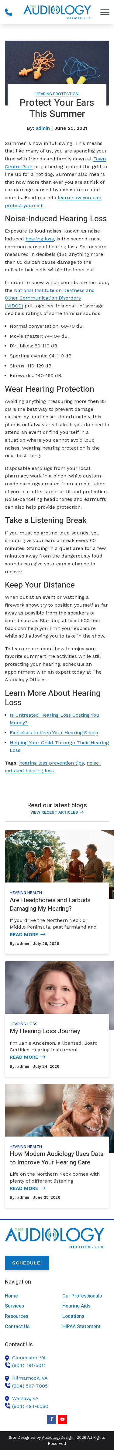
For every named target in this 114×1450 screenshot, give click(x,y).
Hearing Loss (23, 1024)
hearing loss (40, 239)
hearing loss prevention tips (51, 763)
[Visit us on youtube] (62, 1419)
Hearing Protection (57, 94)
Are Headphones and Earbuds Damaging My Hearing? (50, 904)
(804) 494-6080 (30, 1406)
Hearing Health (26, 892)
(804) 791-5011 (29, 1365)
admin (43, 128)
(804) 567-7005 (30, 1386)
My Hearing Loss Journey (45, 1031)
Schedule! (27, 1263)
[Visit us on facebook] (51, 1419)
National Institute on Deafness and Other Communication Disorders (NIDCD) (50, 298)
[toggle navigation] (105, 12)
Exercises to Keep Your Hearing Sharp (54, 732)
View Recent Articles (54, 812)
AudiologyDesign (57, 1437)
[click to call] (8, 12)
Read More (24, 934)
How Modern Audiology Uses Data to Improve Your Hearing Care (56, 1158)
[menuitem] (28, 1296)
